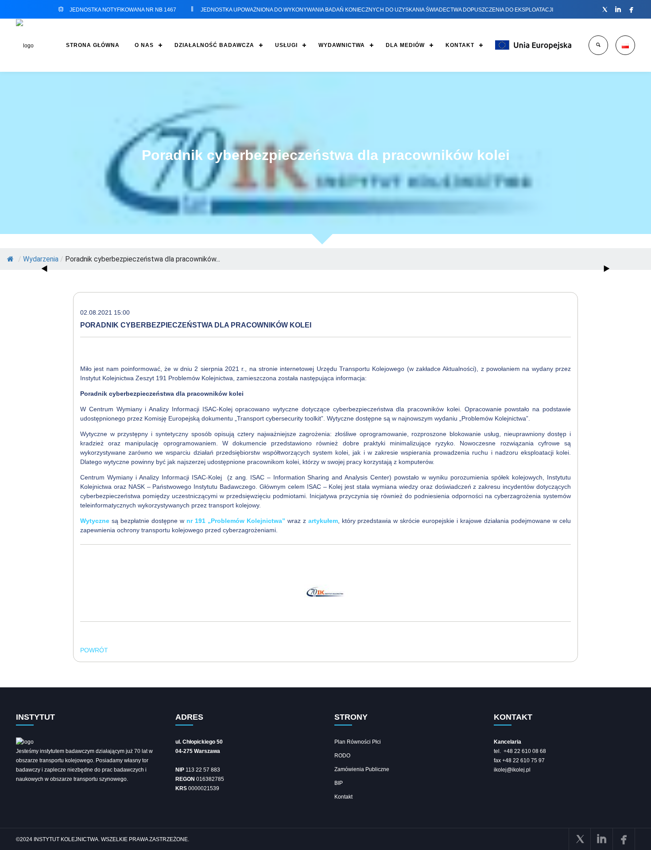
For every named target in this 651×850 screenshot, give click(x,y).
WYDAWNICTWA (341, 45)
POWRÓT (94, 650)
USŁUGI (286, 45)
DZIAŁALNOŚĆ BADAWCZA (214, 45)
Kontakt (343, 797)
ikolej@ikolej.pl (512, 770)
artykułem (323, 520)
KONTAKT (460, 45)
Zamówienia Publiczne (361, 769)
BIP (338, 783)
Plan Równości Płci (357, 742)
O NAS (144, 45)
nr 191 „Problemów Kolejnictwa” (236, 520)
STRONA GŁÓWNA (93, 45)
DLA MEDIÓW (405, 45)
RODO (342, 756)
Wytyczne (96, 520)
